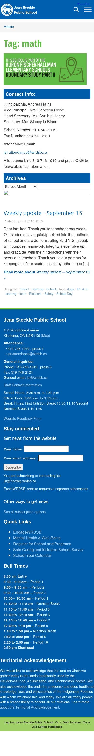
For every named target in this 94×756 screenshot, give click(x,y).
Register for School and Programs (42, 543)
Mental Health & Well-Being (37, 538)
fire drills (83, 289)
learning (11, 293)
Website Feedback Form (22, 418)
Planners (35, 293)
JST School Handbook (47, 726)
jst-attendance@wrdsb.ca (25, 152)
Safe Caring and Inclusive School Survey (48, 549)
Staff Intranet (72, 722)
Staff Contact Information (23, 384)
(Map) (45, 335)
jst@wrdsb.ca (37, 377)
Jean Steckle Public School (25, 10)
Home (9, 26)
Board (24, 289)
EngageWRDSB (27, 532)
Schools (52, 289)
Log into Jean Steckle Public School (28, 722)
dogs (70, 289)
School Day (64, 293)
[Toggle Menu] (88, 9)
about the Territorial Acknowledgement (29, 707)
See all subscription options (25, 511)
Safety (49, 293)
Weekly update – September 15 (43, 213)
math (22, 293)
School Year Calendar (32, 555)
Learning (37, 289)
